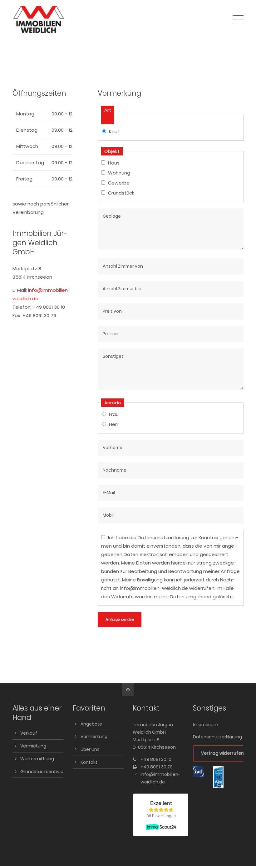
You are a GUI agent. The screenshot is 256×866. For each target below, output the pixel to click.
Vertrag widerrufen (222, 753)
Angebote (91, 724)
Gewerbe (119, 183)
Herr (113, 424)
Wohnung (119, 173)
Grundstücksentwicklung (47, 771)
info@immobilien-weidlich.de (154, 588)
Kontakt (89, 762)
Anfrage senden (120, 619)
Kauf (114, 131)
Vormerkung (94, 736)
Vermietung (33, 746)
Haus (114, 163)
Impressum (205, 725)
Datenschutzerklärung (163, 537)
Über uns (90, 749)
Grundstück (121, 193)
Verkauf (28, 733)
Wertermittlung (37, 759)
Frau (114, 414)
